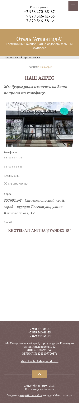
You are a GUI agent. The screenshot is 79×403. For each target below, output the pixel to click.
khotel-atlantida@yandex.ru (39, 230)
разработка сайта (31, 395)
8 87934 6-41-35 (13, 157)
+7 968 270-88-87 (39, 11)
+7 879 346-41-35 (39, 16)
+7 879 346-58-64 (39, 20)
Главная (32, 66)
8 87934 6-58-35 (13, 166)
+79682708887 (12, 176)
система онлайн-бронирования (23, 57)
